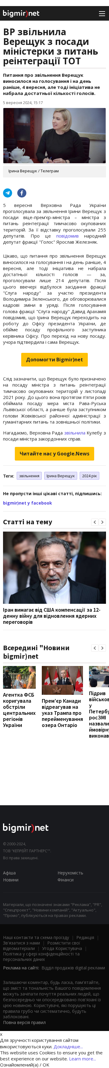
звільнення (29, 475)
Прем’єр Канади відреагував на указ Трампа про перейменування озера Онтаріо (62, 712)
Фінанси (66, 880)
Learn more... (82, 1059)
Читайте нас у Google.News (54, 453)
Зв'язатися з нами (21, 943)
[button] (94, 522)
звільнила (74, 433)
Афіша (9, 873)
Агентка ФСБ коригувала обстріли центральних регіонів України (19, 709)
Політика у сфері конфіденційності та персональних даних (41, 956)
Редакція (85, 937)
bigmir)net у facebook (27, 503)
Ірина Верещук (61, 475)
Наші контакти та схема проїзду (36, 937)
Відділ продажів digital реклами (73, 968)
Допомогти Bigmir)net (54, 359)
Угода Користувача (62, 948)
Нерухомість (70, 873)
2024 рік (89, 475)
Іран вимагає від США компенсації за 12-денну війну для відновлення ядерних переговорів (52, 615)
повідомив (67, 236)
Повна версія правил (24, 1022)
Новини (10, 880)
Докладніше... (68, 1046)
